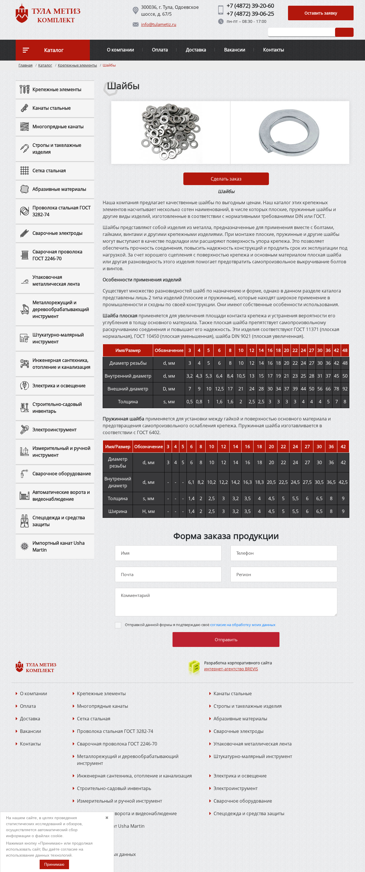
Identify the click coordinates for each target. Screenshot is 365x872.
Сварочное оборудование (243, 801)
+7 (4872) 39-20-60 (250, 5)
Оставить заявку (321, 13)
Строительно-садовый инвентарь (114, 788)
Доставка (196, 50)
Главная (26, 65)
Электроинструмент (235, 788)
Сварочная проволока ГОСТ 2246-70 (117, 744)
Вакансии (234, 50)
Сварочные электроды (238, 731)
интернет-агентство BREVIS (231, 668)
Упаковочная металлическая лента (253, 744)
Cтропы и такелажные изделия (248, 706)
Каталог (45, 65)
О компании (120, 50)
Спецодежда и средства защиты (249, 813)
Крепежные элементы (77, 65)
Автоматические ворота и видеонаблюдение (127, 813)
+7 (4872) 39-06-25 (250, 13)
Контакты (273, 50)
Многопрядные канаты (102, 706)
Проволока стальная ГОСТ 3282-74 (115, 731)
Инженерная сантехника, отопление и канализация (134, 776)
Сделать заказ (226, 179)
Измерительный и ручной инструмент (119, 801)
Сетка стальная (93, 718)
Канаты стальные (233, 693)
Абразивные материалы (240, 718)
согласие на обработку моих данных (242, 624)
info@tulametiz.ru (158, 24)
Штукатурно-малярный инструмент (253, 756)
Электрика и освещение (240, 776)
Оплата (160, 50)
